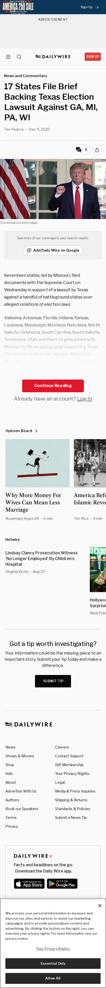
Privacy (11, 826)
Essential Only (53, 963)
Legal (60, 782)
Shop (9, 764)
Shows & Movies (19, 756)
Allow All (52, 978)
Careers (62, 747)
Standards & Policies (72, 809)
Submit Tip (53, 681)
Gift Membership (69, 764)
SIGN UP (92, 57)
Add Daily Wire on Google (56, 250)
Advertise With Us (21, 791)
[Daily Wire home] (53, 57)
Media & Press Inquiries (75, 791)
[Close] (99, 905)
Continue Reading (53, 385)
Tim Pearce (14, 129)
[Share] (97, 150)
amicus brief (51, 346)
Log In (84, 399)
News (10, 747)
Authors (12, 800)
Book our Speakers (21, 809)
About (10, 782)
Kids (9, 773)
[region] (53, 943)
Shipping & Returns (71, 800)
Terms (10, 817)
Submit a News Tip (71, 817)
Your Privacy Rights (72, 773)
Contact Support (69, 756)
